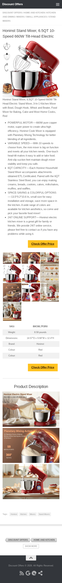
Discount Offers (12, 4)
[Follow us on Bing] (34, 573)
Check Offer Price (42, 243)
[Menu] (57, 4)
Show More (31, 546)
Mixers (20, 17)
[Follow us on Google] (27, 573)
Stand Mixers (44, 514)
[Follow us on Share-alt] (40, 573)
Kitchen (23, 514)
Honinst (14, 514)
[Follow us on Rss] (21, 573)
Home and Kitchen (34, 12)
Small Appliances (36, 17)
